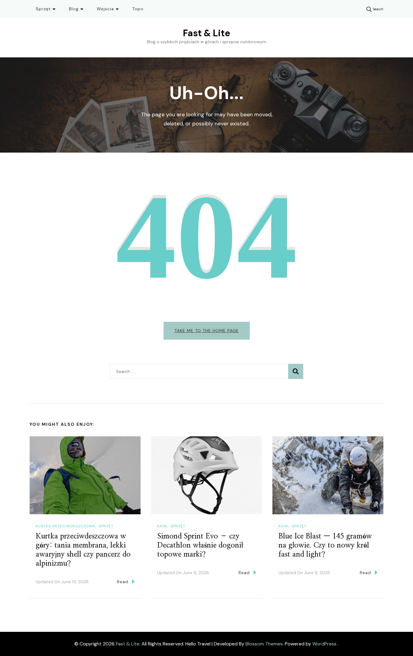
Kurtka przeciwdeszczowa (65, 526)
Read (122, 581)
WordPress (324, 644)
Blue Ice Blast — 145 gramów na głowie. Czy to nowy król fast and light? (325, 545)
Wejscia (105, 8)
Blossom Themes (264, 644)
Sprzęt (43, 8)
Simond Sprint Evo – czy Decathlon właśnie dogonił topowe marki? (200, 545)
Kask (162, 526)
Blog (74, 8)
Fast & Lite (206, 33)
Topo (138, 8)
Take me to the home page (206, 330)
